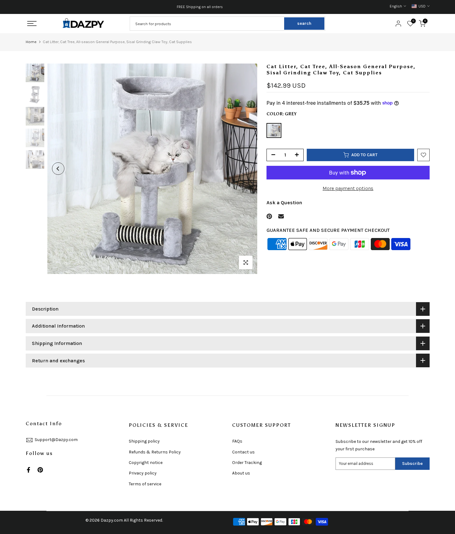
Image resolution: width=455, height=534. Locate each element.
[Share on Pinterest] (269, 216)
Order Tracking (247, 462)
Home (31, 41)
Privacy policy (143, 473)
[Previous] (58, 168)
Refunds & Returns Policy (155, 452)
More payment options (348, 188)
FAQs (237, 441)
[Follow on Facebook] (28, 470)
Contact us (243, 452)
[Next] (246, 168)
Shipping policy (144, 441)
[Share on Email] (281, 216)
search (304, 23)
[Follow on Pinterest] (40, 470)
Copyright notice (145, 462)
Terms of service (145, 484)
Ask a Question (284, 202)
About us (241, 473)
